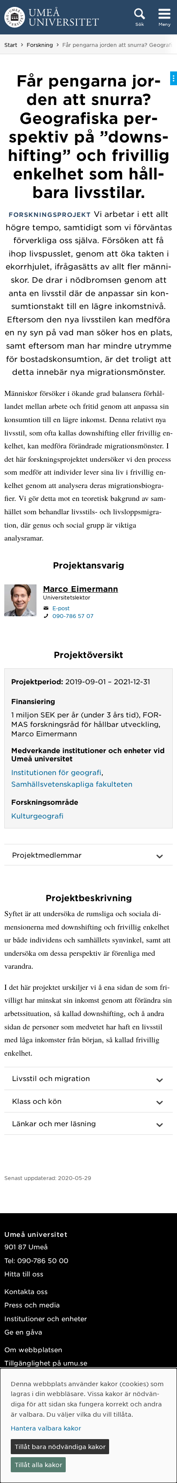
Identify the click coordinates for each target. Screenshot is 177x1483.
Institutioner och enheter (45, 1318)
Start (10, 44)
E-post (61, 608)
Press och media (32, 1305)
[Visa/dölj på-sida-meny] (173, 78)
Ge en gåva (23, 1332)
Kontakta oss (26, 1291)
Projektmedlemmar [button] (47, 854)
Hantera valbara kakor (46, 1428)
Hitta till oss (23, 1274)
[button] (88, 1078)
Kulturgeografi (37, 815)
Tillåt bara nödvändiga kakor (60, 1446)
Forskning (40, 44)
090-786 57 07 (73, 615)
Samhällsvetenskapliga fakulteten (71, 783)
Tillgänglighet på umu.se (45, 1363)
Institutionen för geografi (56, 772)
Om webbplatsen (33, 1349)
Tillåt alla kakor (38, 1464)
